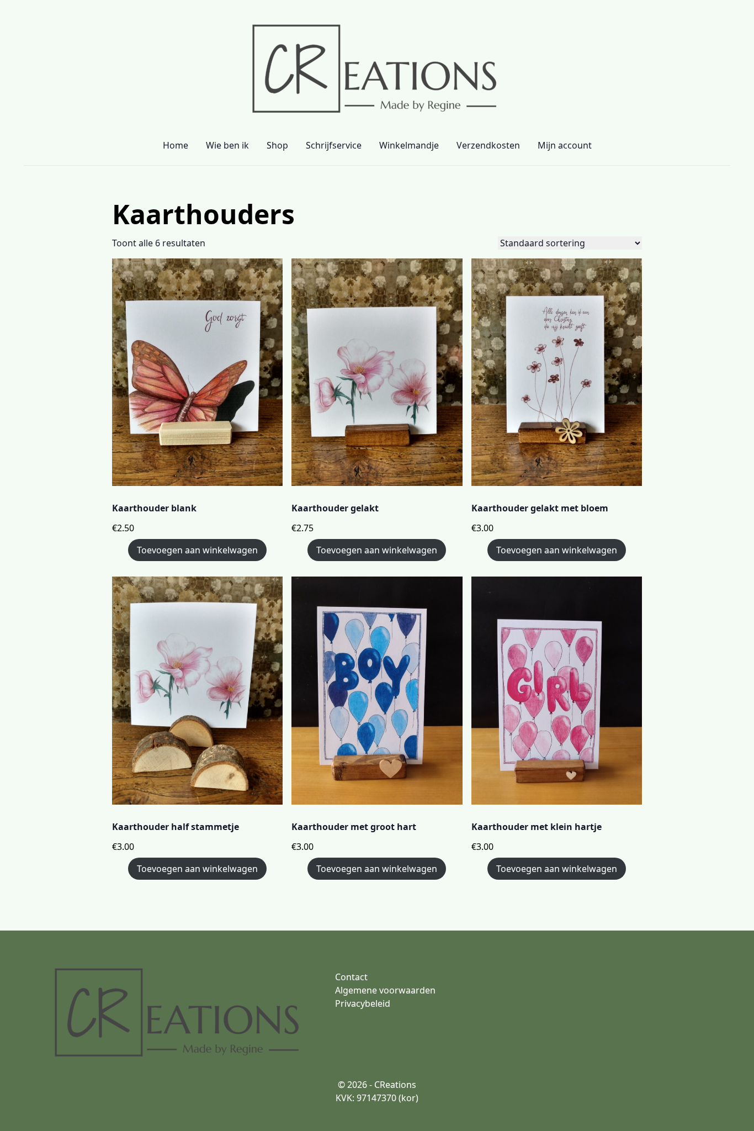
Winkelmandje (409, 145)
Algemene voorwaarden (385, 990)
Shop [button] (277, 145)
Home (175, 145)
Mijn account (565, 145)
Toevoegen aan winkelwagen (197, 550)
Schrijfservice (334, 145)
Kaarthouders (203, 214)
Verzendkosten (488, 145)
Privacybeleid (362, 1003)
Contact (351, 977)
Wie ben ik (227, 145)
